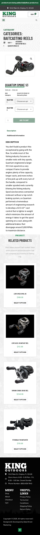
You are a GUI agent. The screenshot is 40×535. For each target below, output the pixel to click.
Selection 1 (10, 101)
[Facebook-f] (20, 530)
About (7, 496)
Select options (20, 303)
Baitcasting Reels (18, 38)
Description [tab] (11, 131)
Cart (6, 503)
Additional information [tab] (16, 135)
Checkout (9, 500)
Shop (7, 493)
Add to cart (24, 120)
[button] (3, 20)
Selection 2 (10, 109)
